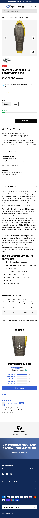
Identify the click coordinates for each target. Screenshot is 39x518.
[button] (36, 6)
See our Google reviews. (10, 165)
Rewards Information (19, 452)
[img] (6, 400)
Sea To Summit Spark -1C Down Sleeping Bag (17, 17)
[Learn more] (35, 85)
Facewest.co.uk (9, 513)
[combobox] (19, 11)
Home (3, 17)
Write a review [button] (19, 388)
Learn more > (29, 1)
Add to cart (26, 121)
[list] (19, 38)
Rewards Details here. (9, 174)
